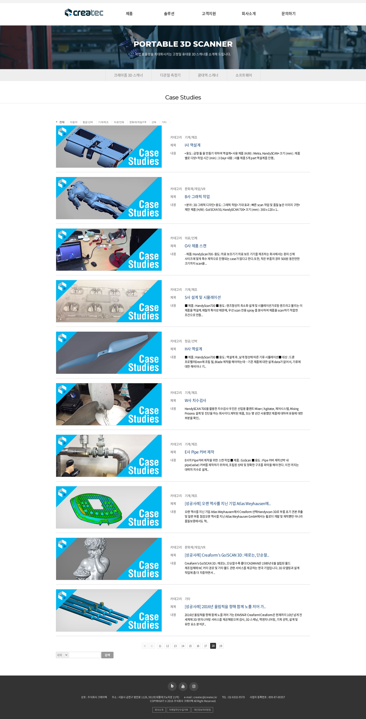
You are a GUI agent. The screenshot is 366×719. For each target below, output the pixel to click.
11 (160, 646)
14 (182, 646)
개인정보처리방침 (202, 710)
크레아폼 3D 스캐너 (128, 75)
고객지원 (209, 13)
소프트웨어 (244, 75)
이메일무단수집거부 (178, 710)
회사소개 (249, 13)
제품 (129, 13)
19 (220, 646)
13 (175, 646)
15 (190, 646)
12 (167, 646)
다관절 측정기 (170, 75)
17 (205, 646)
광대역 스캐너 (208, 75)
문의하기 (288, 13)
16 (198, 646)
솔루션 (169, 13)
